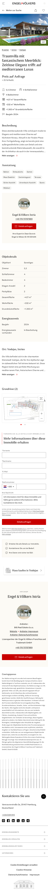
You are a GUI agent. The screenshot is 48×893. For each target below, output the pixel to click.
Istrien (14, 50)
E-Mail (5, 472)
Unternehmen (7, 853)
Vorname (6, 450)
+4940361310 (8, 815)
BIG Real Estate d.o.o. (19, 529)
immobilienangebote (10, 832)
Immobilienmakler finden (12, 846)
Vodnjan (22, 50)
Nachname (7, 461)
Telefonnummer (8, 482)
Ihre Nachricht (8, 493)
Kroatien (5, 50)
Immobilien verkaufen (11, 839)
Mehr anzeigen (6, 515)
